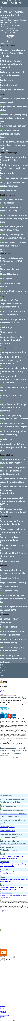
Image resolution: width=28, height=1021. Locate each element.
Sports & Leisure (4, 453)
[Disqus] (14, 776)
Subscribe (15, 757)
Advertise (2, 669)
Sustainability (3, 514)
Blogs (1, 664)
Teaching (2, 563)
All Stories (2, 8)
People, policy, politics (5, 346)
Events (1, 92)
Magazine (2, 670)
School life (2, 398)
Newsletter (2, 677)
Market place (3, 667)
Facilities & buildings (5, 150)
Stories (2, 6)
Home (1, 691)
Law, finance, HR (4, 294)
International (3, 251)
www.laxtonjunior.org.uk (4, 746)
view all (15, 850)
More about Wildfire (4, 910)
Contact (2, 675)
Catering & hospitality (5, 43)
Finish (14, 690)
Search (14, 695)
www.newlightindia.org (20, 731)
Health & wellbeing (4, 193)
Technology (3, 612)
